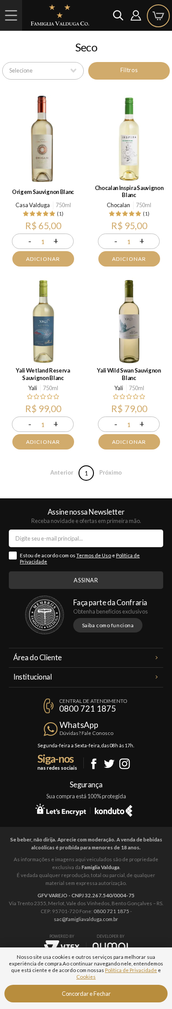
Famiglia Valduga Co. (60, 15)
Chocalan (118, 204)
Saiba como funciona (108, 625)
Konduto (113, 809)
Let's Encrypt (60, 809)
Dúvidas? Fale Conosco (86, 733)
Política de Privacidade (131, 970)
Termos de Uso (93, 555)
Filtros (129, 69)
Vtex (61, 947)
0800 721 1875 (87, 708)
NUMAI (110, 946)
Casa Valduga (32, 204)
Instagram (124, 763)
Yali (32, 387)
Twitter (109, 763)
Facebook (93, 763)
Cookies (86, 977)
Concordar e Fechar (86, 993)
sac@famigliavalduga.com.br (86, 919)
